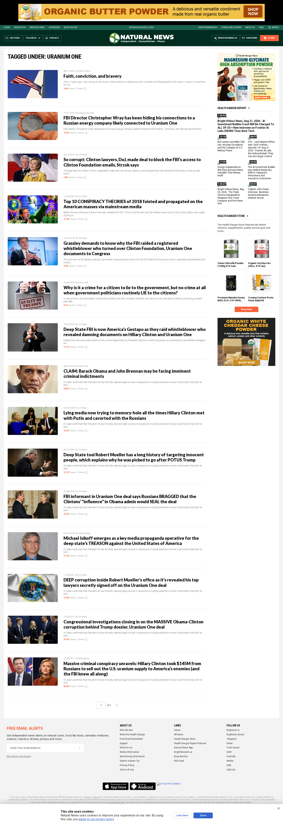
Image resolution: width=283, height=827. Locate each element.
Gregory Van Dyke (86, 113)
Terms (96, 797)
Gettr (229, 752)
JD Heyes (83, 155)
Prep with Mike (37, 27)
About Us (250, 27)
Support (124, 743)
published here (117, 802)
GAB (229, 765)
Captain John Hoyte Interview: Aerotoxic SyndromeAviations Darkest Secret (258, 193)
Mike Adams (84, 658)
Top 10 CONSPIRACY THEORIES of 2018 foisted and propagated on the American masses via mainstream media (133, 204)
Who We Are (126, 730)
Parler (230, 743)
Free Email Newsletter (131, 739)
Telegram (232, 739)
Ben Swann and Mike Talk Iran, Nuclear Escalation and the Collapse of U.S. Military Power (231, 146)
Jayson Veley (84, 533)
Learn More (182, 815)
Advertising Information (132, 756)
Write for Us (126, 747)
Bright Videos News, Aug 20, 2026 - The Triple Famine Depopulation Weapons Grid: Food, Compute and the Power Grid (231, 196)
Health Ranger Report (232, 108)
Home (7, 27)
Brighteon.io (233, 730)
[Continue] (79, 748)
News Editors (84, 71)
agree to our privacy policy (96, 819)
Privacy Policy (127, 765)
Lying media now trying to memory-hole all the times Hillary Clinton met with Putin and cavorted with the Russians (134, 415)
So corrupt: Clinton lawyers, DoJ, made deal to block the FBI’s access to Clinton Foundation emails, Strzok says (132, 162)
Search (275, 27)
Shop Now (246, 309)
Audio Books (70, 27)
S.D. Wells (83, 196)
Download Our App (231, 27)
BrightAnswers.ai (207, 27)
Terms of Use (127, 769)
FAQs (261, 27)
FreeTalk (231, 756)
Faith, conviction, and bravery (92, 76)
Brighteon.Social (235, 734)
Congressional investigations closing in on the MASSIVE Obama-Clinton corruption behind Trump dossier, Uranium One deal (133, 624)
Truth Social (233, 747)
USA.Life (231, 769)
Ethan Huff (83, 282)
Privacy (87, 797)
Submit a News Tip (129, 761)
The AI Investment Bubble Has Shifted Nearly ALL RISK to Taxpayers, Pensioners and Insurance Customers (261, 173)
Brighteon (19, 27)
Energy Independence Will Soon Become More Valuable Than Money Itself (230, 171)
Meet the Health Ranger (132, 734)
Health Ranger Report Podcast (190, 743)
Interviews (54, 27)
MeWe (230, 761)
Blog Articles (181, 756)
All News (178, 734)
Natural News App (183, 747)
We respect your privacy (19, 756)
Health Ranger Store (231, 215)
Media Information (129, 752)
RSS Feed (179, 761)
